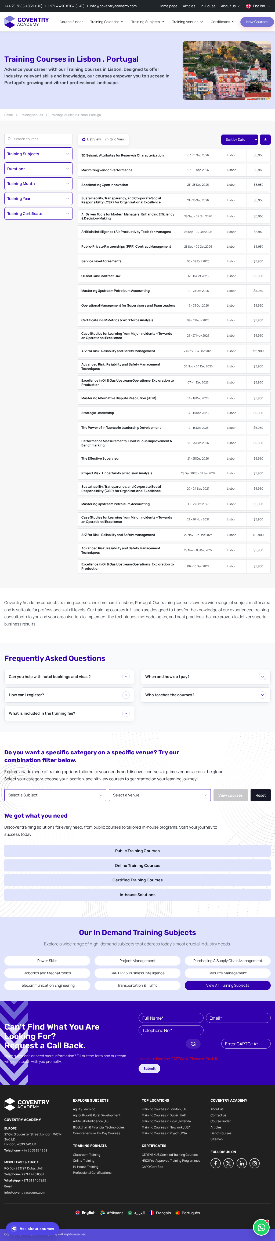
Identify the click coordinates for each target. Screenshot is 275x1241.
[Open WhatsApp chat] (261, 1227)
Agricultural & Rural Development (97, 1115)
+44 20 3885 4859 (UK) (23, 5)
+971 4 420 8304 (32, 1174)
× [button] (93, 792)
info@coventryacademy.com (113, 5)
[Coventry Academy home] (26, 22)
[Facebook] (216, 1163)
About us (217, 1109)
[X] (228, 1163)
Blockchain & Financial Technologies (99, 1127)
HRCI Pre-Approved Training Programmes (171, 1160)
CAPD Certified (152, 1167)
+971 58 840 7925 (33, 1180)
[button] (160, 1044)
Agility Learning (84, 1109)
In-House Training (86, 1167)
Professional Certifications (92, 1173)
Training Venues (31, 115)
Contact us (218, 1115)
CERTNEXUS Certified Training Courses (170, 1155)
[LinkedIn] (242, 1163)
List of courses (221, 1133)
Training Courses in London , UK (164, 1109)
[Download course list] (265, 140)
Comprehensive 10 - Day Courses (96, 1133)
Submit (149, 1068)
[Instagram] (254, 1163)
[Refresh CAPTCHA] (193, 1044)
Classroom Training (86, 1155)
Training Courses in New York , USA (166, 1127)
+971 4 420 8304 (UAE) (66, 5)
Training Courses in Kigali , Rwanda (166, 1121)
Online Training (84, 1160)
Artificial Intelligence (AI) (91, 1121)
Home (8, 115)
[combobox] (55, 795)
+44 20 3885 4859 (34, 1150)
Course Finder (221, 1121)
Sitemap (217, 1139)
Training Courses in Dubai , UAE (164, 1115)
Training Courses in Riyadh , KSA (164, 1133)
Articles (216, 1127)
